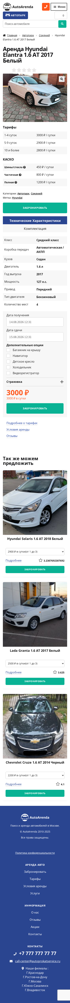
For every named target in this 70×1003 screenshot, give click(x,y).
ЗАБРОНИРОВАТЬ (35, 207)
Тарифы (35, 879)
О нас (35, 912)
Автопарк (28, 35)
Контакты (35, 934)
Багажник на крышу (26, 350)
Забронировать (35, 872)
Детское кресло (23, 361)
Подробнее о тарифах (21, 423)
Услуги (35, 893)
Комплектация (35, 228)
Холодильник (22, 367)
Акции (35, 927)
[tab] (35, 220)
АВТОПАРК (17, 15)
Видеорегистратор (26, 373)
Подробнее (14, 560)
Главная (12, 35)
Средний (44, 35)
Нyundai (17, 197)
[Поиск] (62, 24)
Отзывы (11, 436)
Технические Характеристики (35, 220)
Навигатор (20, 356)
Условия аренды (17, 430)
